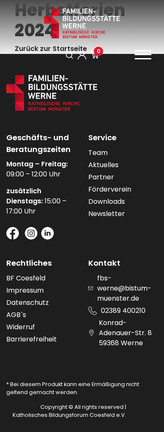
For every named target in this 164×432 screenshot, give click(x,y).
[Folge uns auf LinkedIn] (47, 233)
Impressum (25, 290)
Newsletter (106, 214)
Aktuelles (103, 165)
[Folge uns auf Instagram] (31, 233)
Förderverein (109, 189)
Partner (101, 177)
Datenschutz (27, 302)
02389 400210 (123, 310)
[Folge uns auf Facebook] (12, 233)
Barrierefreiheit (31, 339)
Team (98, 152)
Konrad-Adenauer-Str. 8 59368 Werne (125, 333)
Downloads (106, 201)
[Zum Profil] (82, 55)
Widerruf (20, 327)
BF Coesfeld (25, 278)
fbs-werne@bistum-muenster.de (124, 288)
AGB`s (16, 315)
